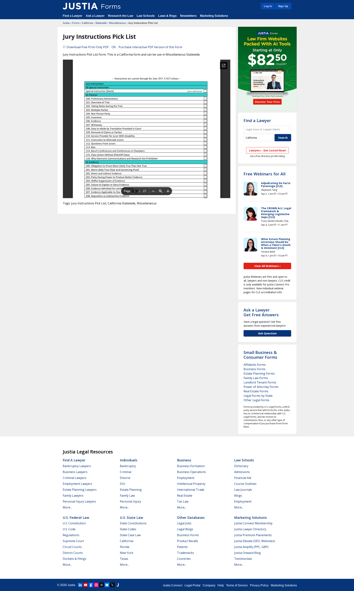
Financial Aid (242, 478)
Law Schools (146, 15)
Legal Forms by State (258, 396)
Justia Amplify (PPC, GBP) (251, 547)
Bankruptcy (128, 466)
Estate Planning (131, 490)
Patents (182, 547)
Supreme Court (73, 541)
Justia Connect (172, 585)
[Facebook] (91, 585)
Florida (124, 547)
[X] (112, 585)
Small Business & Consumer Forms (260, 355)
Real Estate (184, 496)
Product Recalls (187, 541)
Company (209, 585)
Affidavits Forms (255, 365)
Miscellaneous (117, 22)
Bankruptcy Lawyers (77, 466)
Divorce (125, 478)
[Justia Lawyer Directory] (117, 585)
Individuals (128, 460)
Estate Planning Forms (259, 373)
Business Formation (191, 466)
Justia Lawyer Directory (250, 529)
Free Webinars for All (264, 173)
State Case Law (130, 535)
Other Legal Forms (256, 400)
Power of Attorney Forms (261, 387)
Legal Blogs (185, 529)
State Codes (128, 529)
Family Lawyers (73, 496)
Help (221, 585)
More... (67, 507)
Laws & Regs (167, 15)
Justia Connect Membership (253, 523)
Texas (124, 559)
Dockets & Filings (74, 559)
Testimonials (243, 559)
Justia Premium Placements (253, 535)
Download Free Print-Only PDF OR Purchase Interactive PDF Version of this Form (124, 47)
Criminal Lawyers (74, 478)
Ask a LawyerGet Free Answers (261, 312)
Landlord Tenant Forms (260, 382)
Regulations (71, 535)
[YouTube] (85, 585)
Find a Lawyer (72, 15)
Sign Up (283, 6)
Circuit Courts (72, 547)
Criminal (125, 472)
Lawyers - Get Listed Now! (267, 150)
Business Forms (255, 369)
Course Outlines (245, 484)
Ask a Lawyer (95, 15)
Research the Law (120, 15)
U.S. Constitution (74, 523)
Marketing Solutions (214, 15)
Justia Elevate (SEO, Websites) (254, 541)
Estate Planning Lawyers (80, 490)
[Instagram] (96, 585)
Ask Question (267, 333)
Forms (75, 22)
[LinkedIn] (80, 585)
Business (184, 460)
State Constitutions (133, 523)
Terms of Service (237, 585)
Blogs (238, 496)
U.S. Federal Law (76, 517)
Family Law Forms (256, 378)
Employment (185, 478)
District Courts (73, 553)
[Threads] (101, 585)
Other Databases (191, 517)
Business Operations (191, 472)
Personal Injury (130, 501)
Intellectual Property (191, 484)
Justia (66, 22)
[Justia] (80, 6)
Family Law (127, 496)
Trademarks (185, 553)
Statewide (101, 22)
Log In (268, 6)
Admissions (242, 472)
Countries (184, 559)
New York (126, 553)
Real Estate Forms (256, 391)
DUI (122, 484)
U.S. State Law (131, 517)
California (87, 22)
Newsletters (188, 15)
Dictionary (241, 466)
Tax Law (182, 501)
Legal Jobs (184, 523)
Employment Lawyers (77, 484)
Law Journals (243, 490)
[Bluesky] (107, 585)
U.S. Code (69, 529)
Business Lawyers (75, 472)
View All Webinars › (267, 266)
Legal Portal (192, 585)
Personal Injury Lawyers (79, 501)
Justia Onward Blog (247, 553)
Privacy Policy (259, 585)
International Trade (190, 490)
